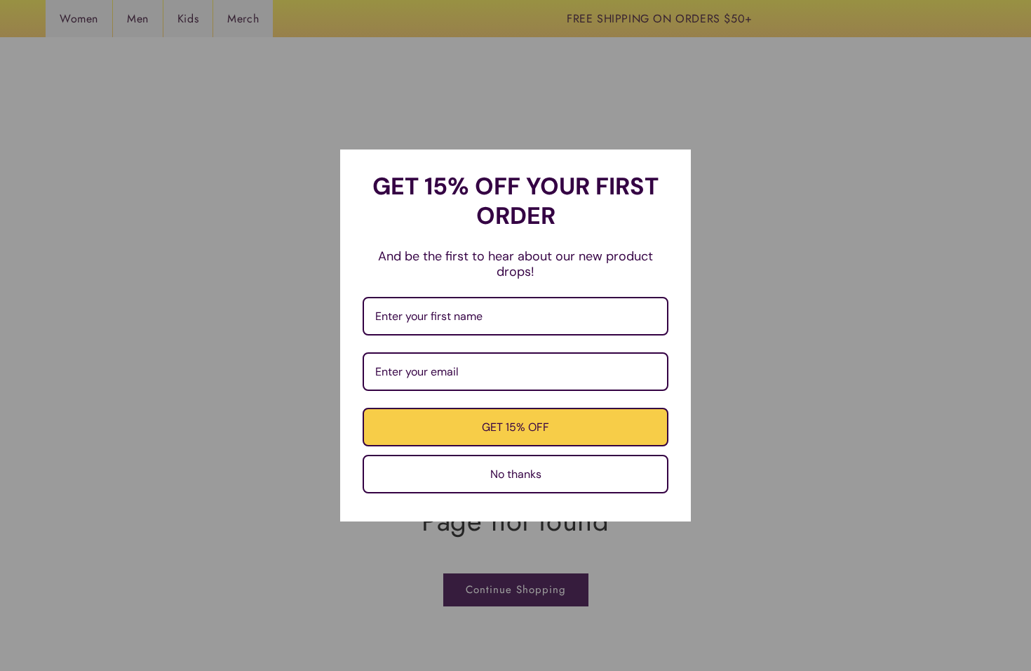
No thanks (515, 474)
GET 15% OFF (515, 427)
